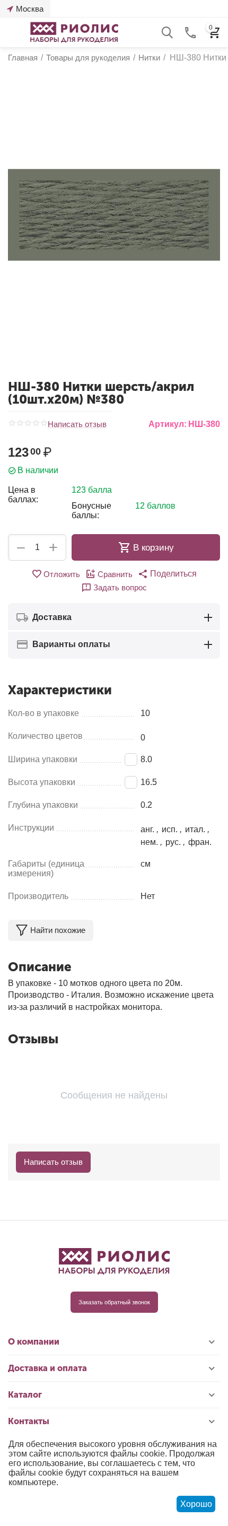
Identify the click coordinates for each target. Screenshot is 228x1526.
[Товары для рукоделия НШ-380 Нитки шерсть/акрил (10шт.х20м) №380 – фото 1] (114, 215)
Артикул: (167, 424)
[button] (167, 574)
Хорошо (196, 1503)
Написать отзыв (77, 424)
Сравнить (115, 574)
